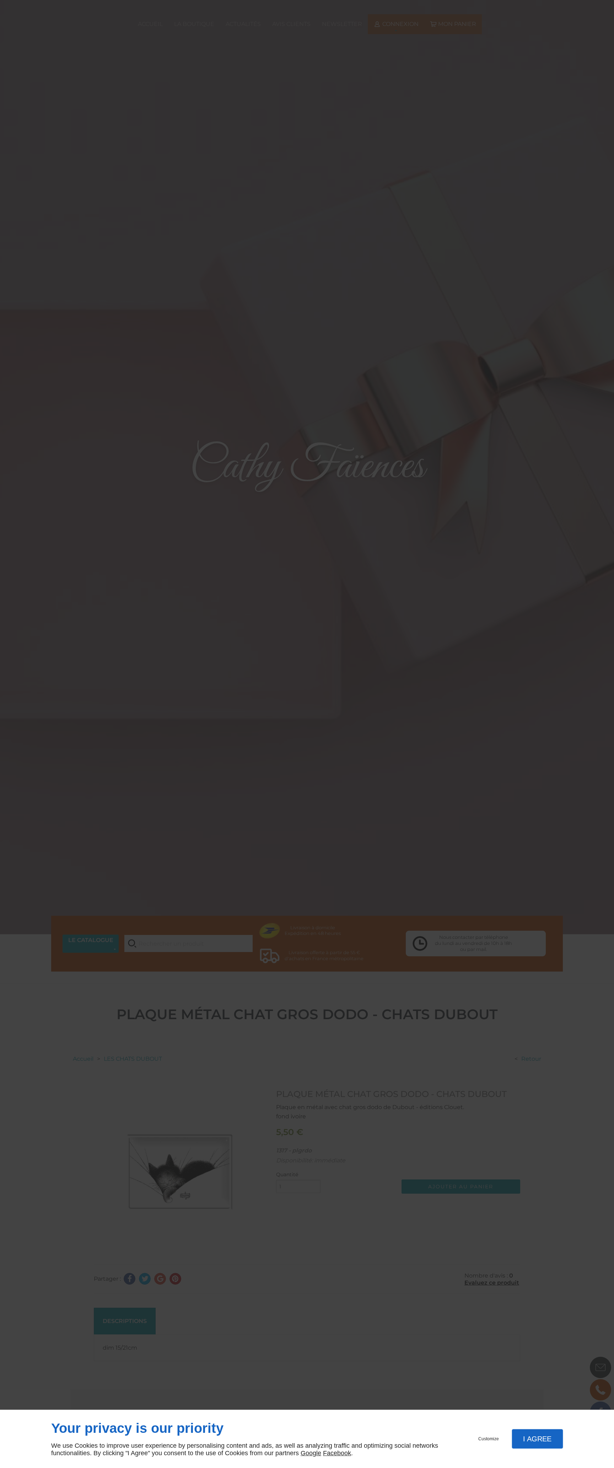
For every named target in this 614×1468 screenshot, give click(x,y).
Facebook (337, 1453)
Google (311, 1453)
